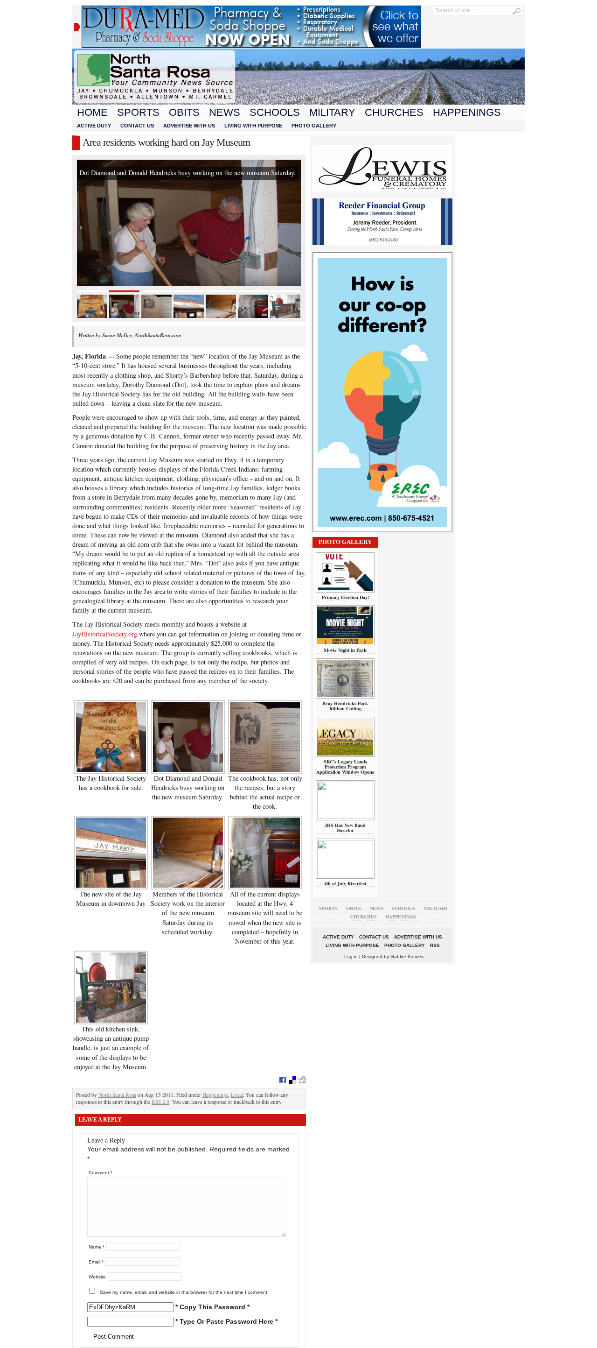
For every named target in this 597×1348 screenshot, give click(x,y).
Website (97, 1276)
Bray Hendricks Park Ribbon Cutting (345, 705)
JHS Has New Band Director (345, 827)
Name (96, 1246)
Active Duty (94, 125)
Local (237, 1094)
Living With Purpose (253, 125)
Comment (100, 1172)
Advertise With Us (189, 125)
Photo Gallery (314, 125)
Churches (394, 112)
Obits (184, 112)
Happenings (467, 112)
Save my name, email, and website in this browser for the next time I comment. (184, 1292)
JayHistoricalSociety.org (104, 633)
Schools (275, 112)
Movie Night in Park (345, 650)
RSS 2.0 (160, 1101)
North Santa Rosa (117, 1094)
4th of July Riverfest (345, 883)
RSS (435, 945)
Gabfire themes (406, 956)
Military (332, 112)
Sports (138, 112)
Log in (351, 956)
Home (92, 112)
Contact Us (137, 125)
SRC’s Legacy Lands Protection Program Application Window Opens (345, 767)
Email (96, 1261)
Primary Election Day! (345, 597)
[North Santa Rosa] (298, 102)
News (224, 112)
